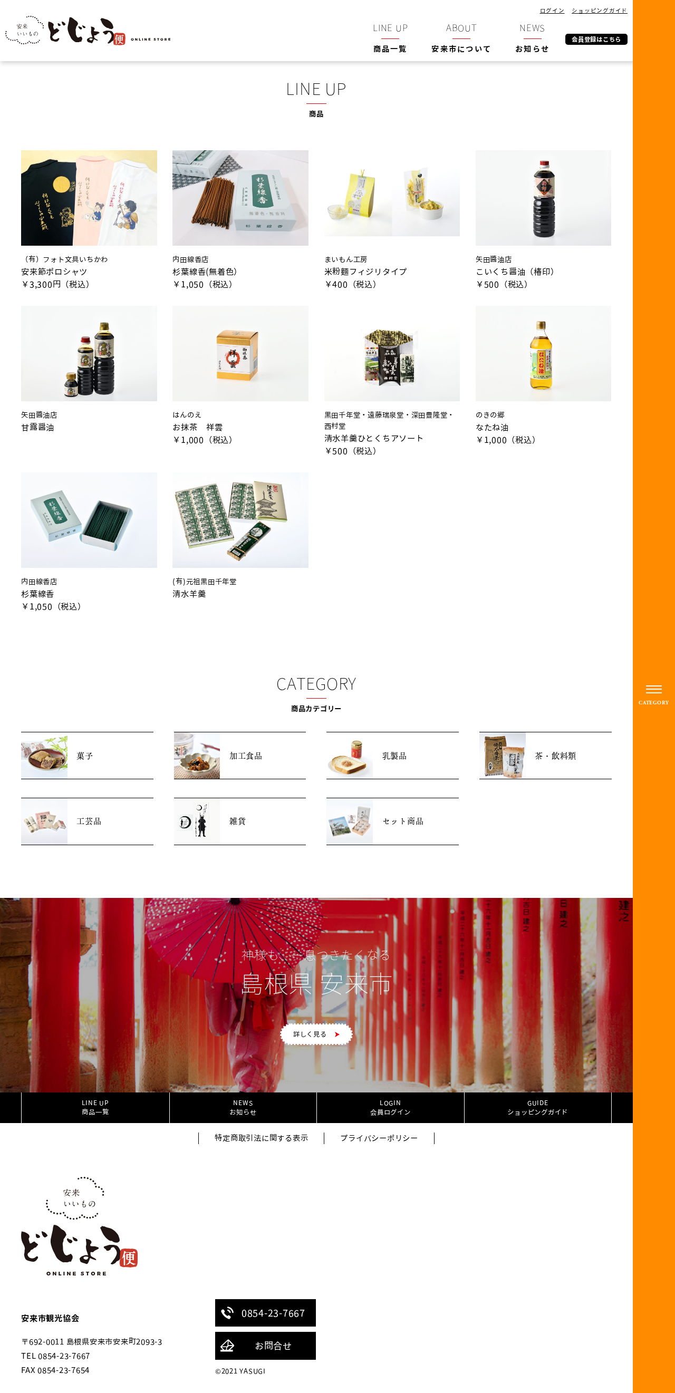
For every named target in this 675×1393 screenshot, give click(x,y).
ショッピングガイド (600, 10)
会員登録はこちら (596, 39)
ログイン (552, 10)
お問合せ (273, 1345)
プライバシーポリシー (379, 1138)
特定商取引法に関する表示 (261, 1138)
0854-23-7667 (273, 1313)
